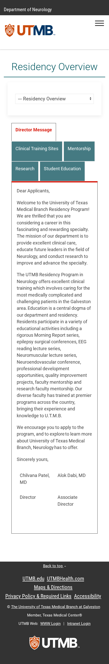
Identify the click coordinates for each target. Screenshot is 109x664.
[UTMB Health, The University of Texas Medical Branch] (54, 644)
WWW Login (50, 623)
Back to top (53, 566)
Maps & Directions (53, 587)
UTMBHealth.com (65, 579)
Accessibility (87, 596)
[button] (99, 23)
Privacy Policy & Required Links (38, 596)
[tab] (33, 132)
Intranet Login (78, 623)
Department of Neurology (28, 9)
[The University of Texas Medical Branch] (30, 32)
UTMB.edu (33, 579)
